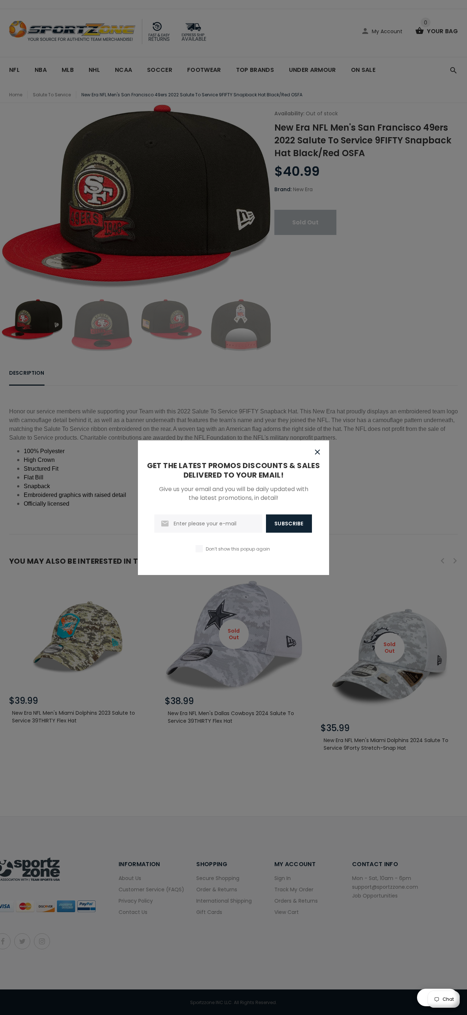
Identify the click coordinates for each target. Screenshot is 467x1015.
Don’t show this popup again (238, 549)
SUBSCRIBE (289, 523)
